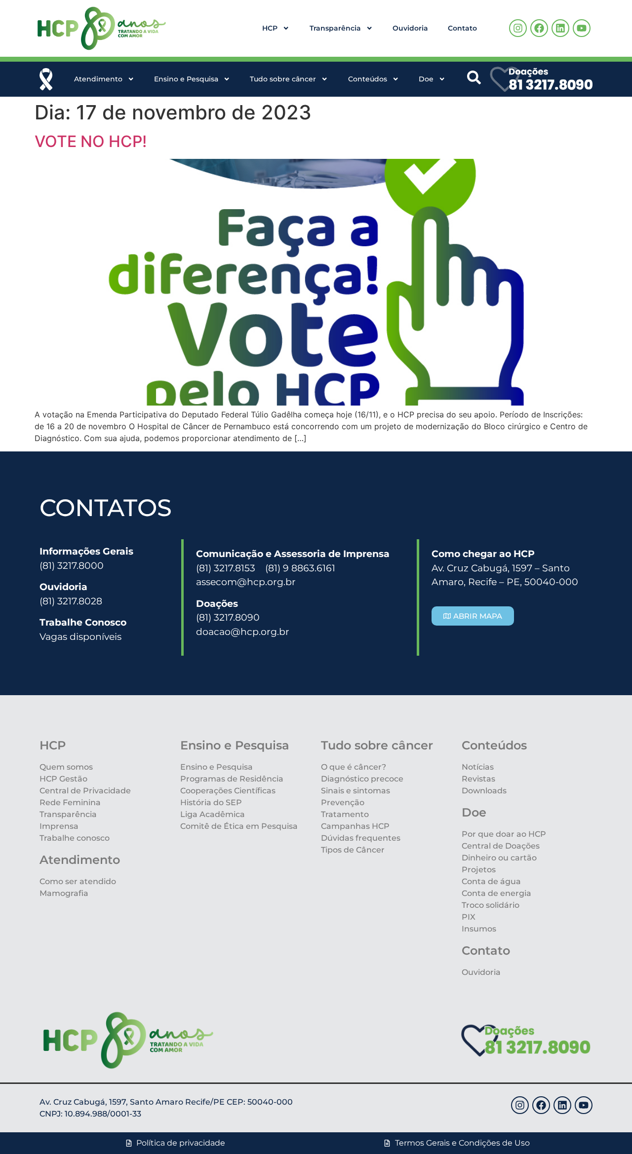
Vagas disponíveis (80, 636)
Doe (426, 78)
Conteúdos (367, 78)
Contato (462, 28)
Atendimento (98, 78)
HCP (269, 28)
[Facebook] (539, 28)
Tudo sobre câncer (283, 78)
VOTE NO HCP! (91, 141)
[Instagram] (518, 28)
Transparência (335, 28)
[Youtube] (582, 28)
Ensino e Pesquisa (186, 78)
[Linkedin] (560, 28)
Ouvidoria (410, 28)
